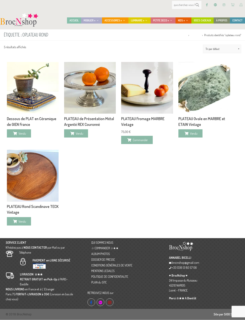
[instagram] (110, 302)
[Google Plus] (215, 5)
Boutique (195, 35)
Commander (140, 140)
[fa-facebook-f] (91, 302)
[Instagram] (224, 5)
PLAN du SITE (99, 282)
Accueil (183, 35)
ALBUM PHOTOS (100, 254)
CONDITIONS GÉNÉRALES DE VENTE (111, 265)
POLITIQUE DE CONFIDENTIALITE (109, 276)
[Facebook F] (207, 5)
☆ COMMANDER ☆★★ (104, 248)
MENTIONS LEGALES (103, 271)
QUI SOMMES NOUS (102, 242)
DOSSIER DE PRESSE (103, 259)
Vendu (22, 133)
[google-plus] (100, 302)
